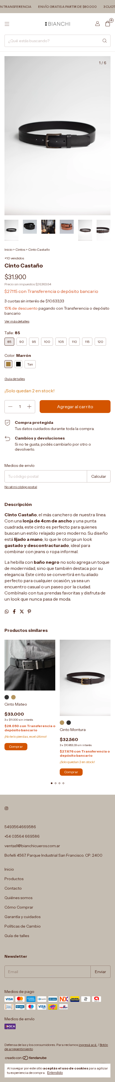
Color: (17, 355)
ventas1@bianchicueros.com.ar (32, 845)
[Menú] (6, 24)
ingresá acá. (88, 1045)
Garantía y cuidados (22, 916)
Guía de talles (16, 935)
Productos (13, 878)
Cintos (20, 249)
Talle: (12, 332)
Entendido (55, 1073)
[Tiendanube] (26, 1059)
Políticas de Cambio (22, 926)
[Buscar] (104, 41)
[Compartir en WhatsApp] (7, 611)
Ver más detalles (16, 321)
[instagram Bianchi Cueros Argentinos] (6, 808)
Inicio (8, 249)
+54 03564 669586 (22, 836)
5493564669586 (20, 826)
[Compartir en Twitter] (22, 611)
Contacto (13, 888)
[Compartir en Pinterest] (29, 611)
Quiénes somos (18, 897)
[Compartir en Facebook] (14, 611)
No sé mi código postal (20, 487)
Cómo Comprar (18, 907)
